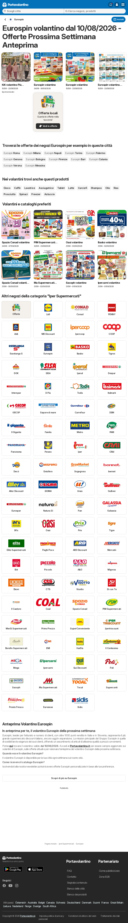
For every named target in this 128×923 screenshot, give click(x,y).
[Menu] (123, 4)
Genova (13, 159)
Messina (35, 165)
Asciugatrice (46, 188)
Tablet (60, 188)
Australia (32, 902)
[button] (116, 4)
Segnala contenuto (77, 882)
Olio (107, 188)
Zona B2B (104, 876)
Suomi (96, 902)
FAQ (69, 870)
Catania (98, 159)
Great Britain (116, 902)
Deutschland (73, 902)
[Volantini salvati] (110, 4)
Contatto (71, 876)
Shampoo (96, 188)
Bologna (35, 159)
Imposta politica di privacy (51, 916)
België (41, 902)
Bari (78, 159)
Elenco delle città (76, 888)
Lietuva (7, 906)
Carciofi (82, 188)
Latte (71, 188)
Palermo (95, 153)
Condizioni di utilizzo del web (82, 916)
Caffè (17, 188)
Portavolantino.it (80, 746)
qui (11, 746)
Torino (73, 153)
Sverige (37, 906)
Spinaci (23, 194)
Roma (12, 153)
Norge (28, 906)
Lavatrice (29, 188)
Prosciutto (10, 194)
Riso (116, 188)
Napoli (52, 153)
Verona (13, 165)
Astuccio (49, 194)
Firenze (58, 159)
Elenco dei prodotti (76, 894)
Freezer (35, 194)
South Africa (49, 906)
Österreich (20, 902)
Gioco (7, 188)
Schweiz (60, 902)
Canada (50, 902)
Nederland (17, 906)
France (105, 902)
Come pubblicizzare (109, 870)
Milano (32, 153)
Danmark (86, 902)
